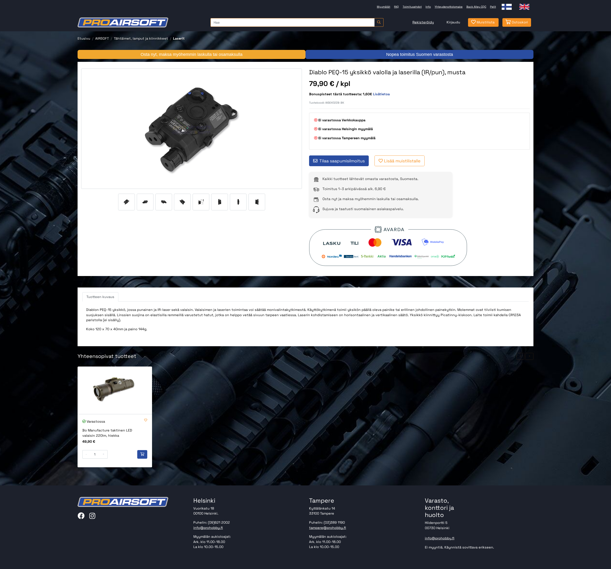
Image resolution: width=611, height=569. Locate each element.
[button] (520, 356)
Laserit (179, 38)
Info (428, 6)
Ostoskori (519, 22)
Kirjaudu (453, 22)
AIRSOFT (102, 38)
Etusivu (84, 38)
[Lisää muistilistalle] (145, 420)
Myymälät (383, 6)
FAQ (396, 6)
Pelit (493, 6)
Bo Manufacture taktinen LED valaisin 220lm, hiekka (107, 433)
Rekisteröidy (423, 22)
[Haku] (379, 22)
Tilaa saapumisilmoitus (342, 161)
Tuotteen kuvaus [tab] (100, 297)
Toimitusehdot (412, 6)
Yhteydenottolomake (449, 6)
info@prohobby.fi (208, 528)
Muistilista (485, 22)
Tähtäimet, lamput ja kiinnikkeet (141, 38)
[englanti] (524, 7)
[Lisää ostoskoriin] (142, 454)
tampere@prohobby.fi (327, 528)
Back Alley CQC (476, 6)
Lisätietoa (381, 94)
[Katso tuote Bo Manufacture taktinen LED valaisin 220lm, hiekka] (114, 390)
